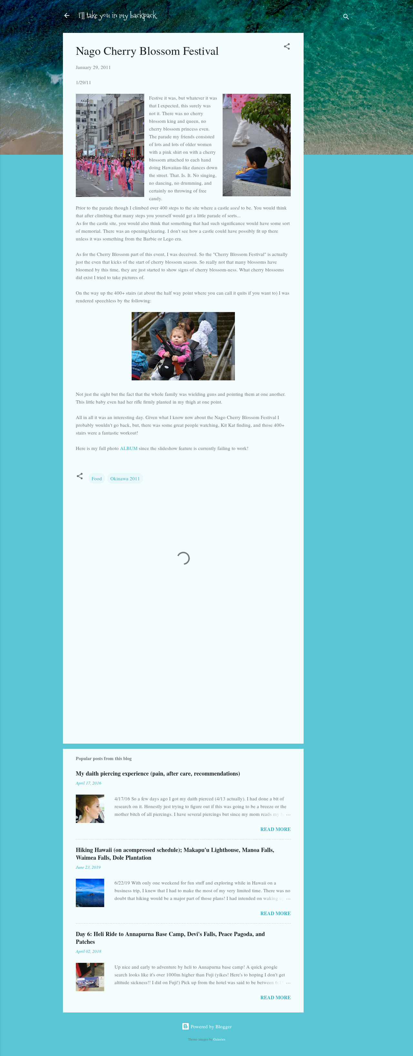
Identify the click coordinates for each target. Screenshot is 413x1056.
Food (97, 478)
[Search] (346, 17)
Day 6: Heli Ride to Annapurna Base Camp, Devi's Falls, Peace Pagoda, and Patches (170, 938)
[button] (287, 47)
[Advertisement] (329, 134)
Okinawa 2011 (125, 478)
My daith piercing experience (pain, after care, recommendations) (158, 773)
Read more (275, 829)
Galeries (219, 1039)
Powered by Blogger (210, 1026)
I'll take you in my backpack (117, 15)
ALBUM (128, 448)
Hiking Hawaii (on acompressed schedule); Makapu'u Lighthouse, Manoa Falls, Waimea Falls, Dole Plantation (175, 854)
